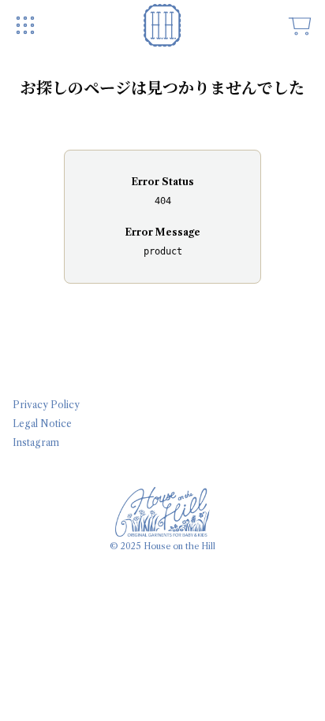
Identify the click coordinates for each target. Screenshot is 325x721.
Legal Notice (42, 423)
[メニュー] (25, 25)
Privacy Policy (46, 405)
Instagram (36, 442)
